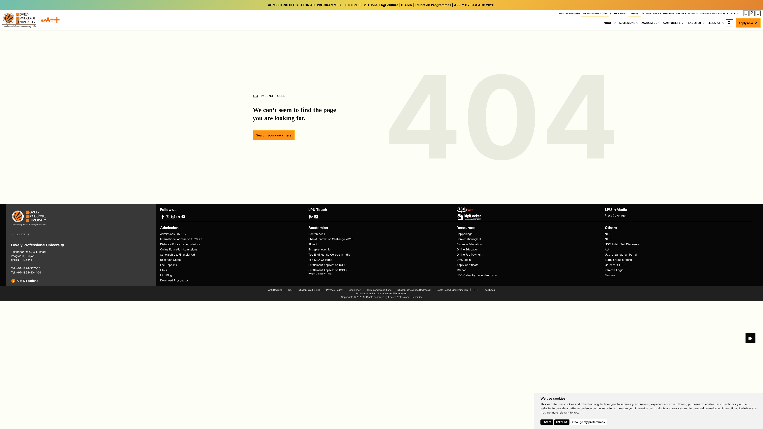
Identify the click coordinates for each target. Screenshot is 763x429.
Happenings (464, 234)
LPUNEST (635, 13)
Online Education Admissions (178, 249)
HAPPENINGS (573, 13)
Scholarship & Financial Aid (177, 254)
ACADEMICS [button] (649, 22)
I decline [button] (561, 422)
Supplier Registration (618, 259)
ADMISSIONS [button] (627, 22)
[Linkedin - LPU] (178, 216)
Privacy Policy (334, 289)
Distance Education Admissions (180, 244)
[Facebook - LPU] (162, 216)
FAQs (163, 270)
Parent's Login (614, 270)
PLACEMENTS (695, 22)
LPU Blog (166, 275)
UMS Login (464, 259)
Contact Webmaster (395, 293)
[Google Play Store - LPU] (311, 216)
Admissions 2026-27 (173, 234)
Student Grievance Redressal (414, 289)
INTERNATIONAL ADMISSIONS (658, 13)
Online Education (467, 249)
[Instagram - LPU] (173, 216)
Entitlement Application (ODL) (327, 271)
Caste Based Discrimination (452, 289)
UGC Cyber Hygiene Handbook (477, 275)
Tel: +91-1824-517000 (25, 268)
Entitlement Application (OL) (326, 265)
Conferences (316, 234)
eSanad (462, 270)
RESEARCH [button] (714, 22)
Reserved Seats (170, 259)
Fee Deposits (168, 265)
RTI (475, 289)
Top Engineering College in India (329, 254)
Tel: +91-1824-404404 (26, 272)
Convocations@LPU (469, 239)
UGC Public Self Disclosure (622, 244)
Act (607, 249)
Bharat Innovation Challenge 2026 (330, 239)
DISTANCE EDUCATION (712, 13)
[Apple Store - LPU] (316, 216)
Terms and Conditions (379, 289)
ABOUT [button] (608, 22)
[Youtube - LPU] (183, 216)
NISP (608, 234)
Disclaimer (355, 289)
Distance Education (469, 244)
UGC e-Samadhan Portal (621, 254)
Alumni (312, 244)
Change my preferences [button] (588, 422)
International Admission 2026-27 (181, 239)
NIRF (608, 239)
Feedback (489, 289)
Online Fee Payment (469, 254)
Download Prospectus (174, 280)
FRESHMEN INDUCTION (595, 13)
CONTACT (732, 13)
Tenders (610, 275)
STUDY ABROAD (618, 13)
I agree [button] (546, 422)
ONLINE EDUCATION (687, 13)
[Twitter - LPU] (167, 216)
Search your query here (273, 135)
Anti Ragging (275, 289)
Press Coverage (615, 215)
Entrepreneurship (319, 249)
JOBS (561, 13)
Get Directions (27, 281)
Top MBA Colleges (320, 259)
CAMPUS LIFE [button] (672, 22)
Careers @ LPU (615, 265)
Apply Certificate (467, 265)
